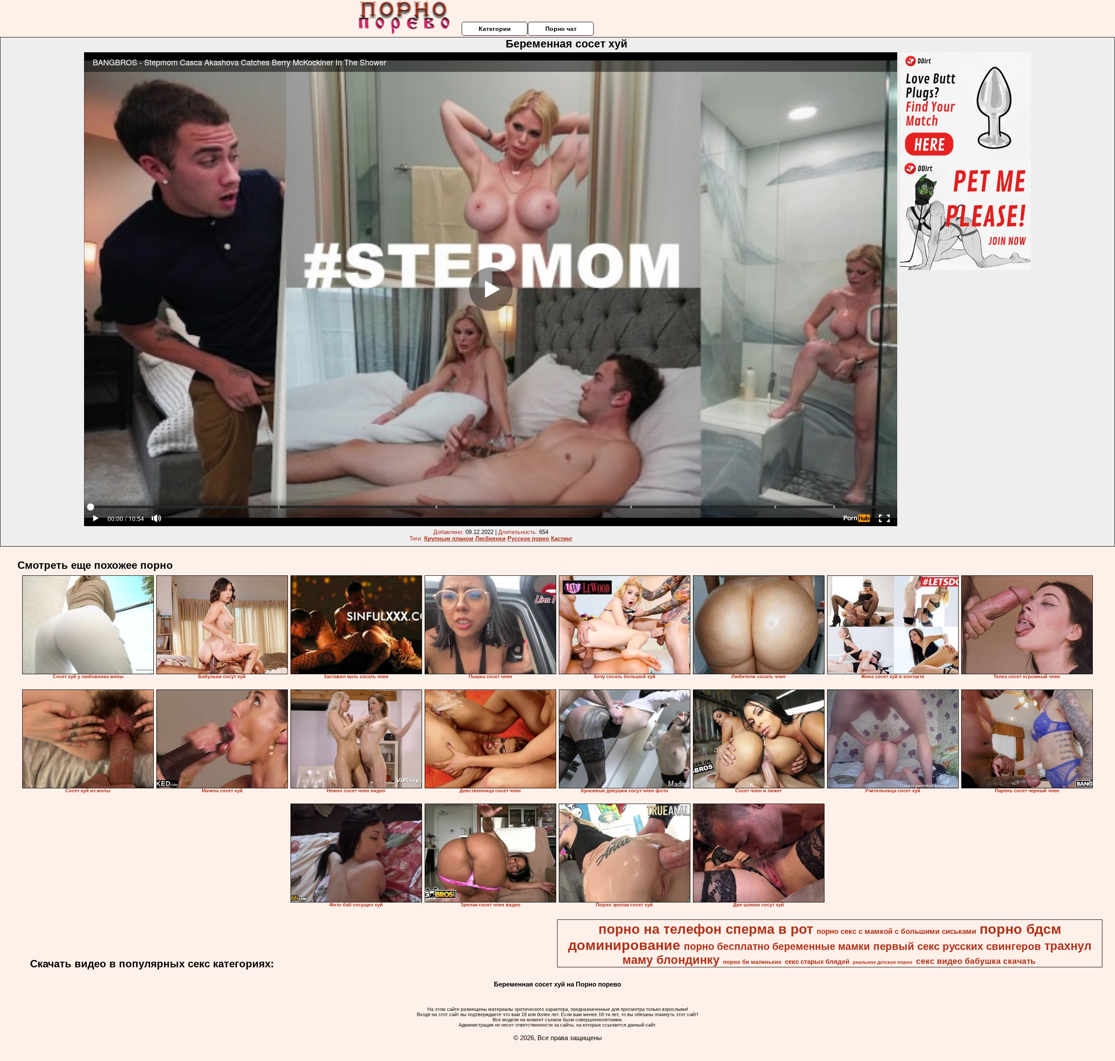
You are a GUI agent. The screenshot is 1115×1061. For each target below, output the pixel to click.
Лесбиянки (490, 538)
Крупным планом (448, 538)
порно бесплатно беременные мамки (777, 946)
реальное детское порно (882, 962)
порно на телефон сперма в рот (705, 929)
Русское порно (528, 538)
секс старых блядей (817, 961)
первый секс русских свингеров (957, 946)
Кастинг (561, 538)
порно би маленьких (752, 962)
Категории (495, 28)
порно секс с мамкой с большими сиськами (896, 931)
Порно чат (561, 28)
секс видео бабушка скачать (976, 961)
